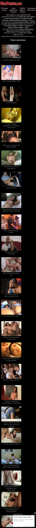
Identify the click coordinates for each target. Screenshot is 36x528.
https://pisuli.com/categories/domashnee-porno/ (18, 36)
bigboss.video (18, 34)
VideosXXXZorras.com (11, 29)
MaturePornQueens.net (10, 17)
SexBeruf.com (30, 24)
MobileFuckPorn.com (11, 33)
